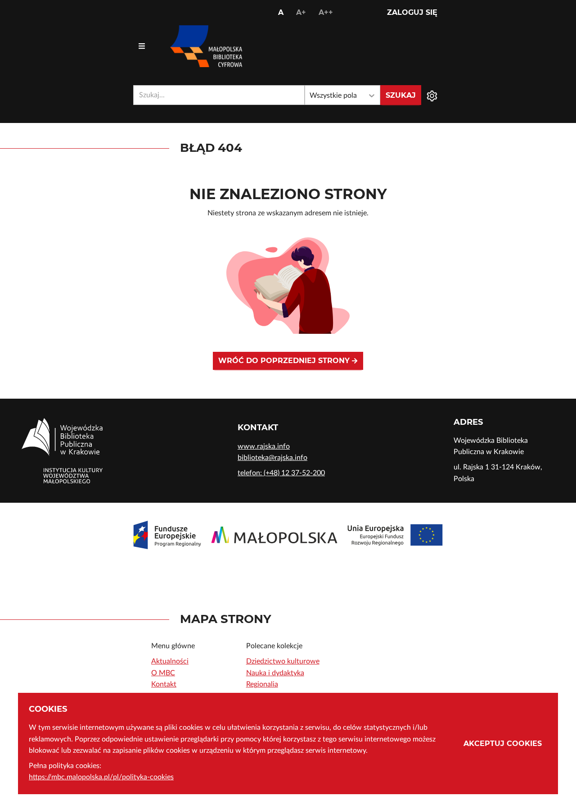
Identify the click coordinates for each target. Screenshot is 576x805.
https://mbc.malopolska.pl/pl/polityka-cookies (101, 777)
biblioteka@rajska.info (272, 457)
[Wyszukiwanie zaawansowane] (432, 95)
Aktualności (170, 661)
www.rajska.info (264, 446)
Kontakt (163, 684)
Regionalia (262, 684)
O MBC (163, 673)
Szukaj (401, 95)
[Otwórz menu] (141, 46)
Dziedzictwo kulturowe (283, 661)
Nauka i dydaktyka (275, 673)
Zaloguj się (412, 12)
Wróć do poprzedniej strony (285, 360)
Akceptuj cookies (503, 743)
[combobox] (219, 95)
